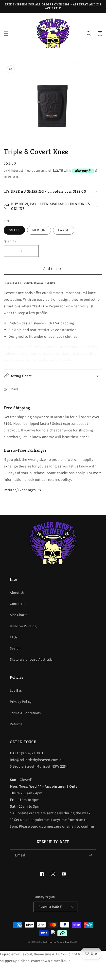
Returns (16, 724)
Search (15, 648)
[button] (6, 33)
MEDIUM (39, 230)
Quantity (10, 241)
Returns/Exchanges (19, 489)
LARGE (63, 230)
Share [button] (13, 389)
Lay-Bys (16, 690)
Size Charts (19, 614)
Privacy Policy (20, 701)
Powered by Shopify (67, 942)
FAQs (14, 637)
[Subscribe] (90, 855)
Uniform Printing (23, 626)
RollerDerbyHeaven (46, 942)
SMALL (14, 230)
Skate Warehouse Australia (31, 659)
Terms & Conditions (25, 713)
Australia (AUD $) (51, 907)
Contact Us (18, 603)
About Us (17, 592)
